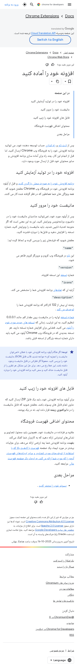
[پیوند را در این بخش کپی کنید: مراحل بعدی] (50, 475)
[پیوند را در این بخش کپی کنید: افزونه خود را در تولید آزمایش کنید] (12, 172)
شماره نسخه (67, 317)
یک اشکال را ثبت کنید (63, 560)
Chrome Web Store (58, 57)
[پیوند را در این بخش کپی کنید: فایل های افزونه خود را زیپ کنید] (15, 388)
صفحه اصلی (68, 52)
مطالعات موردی (66, 588)
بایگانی (70, 594)
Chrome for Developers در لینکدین (55, 629)
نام (68, 255)
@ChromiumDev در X (61, 617)
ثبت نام (62, 145)
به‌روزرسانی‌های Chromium (60, 582)
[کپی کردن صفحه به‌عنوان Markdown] (57, 81)
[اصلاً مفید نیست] (47, 64)
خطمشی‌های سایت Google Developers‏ (54, 529)
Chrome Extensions (42, 16)
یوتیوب (70, 623)
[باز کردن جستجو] (32, 4)
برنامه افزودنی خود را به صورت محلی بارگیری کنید (46, 183)
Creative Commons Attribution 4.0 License (50, 521)
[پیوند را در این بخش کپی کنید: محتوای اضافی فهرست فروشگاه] (17, 421)
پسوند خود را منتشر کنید (53, 486)
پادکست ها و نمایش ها (63, 600)
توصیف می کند (65, 309)
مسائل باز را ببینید (65, 566)
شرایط (71, 650)
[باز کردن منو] (69, 4)
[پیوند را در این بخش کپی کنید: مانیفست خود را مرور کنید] (26, 205)
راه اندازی (51, 145)
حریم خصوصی (57, 650)
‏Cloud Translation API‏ (43, 33)
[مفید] (53, 64)
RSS (72, 635)
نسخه (64, 275)
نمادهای (57, 290)
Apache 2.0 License (52, 525)
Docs (69, 16)
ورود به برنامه (11, 4)
